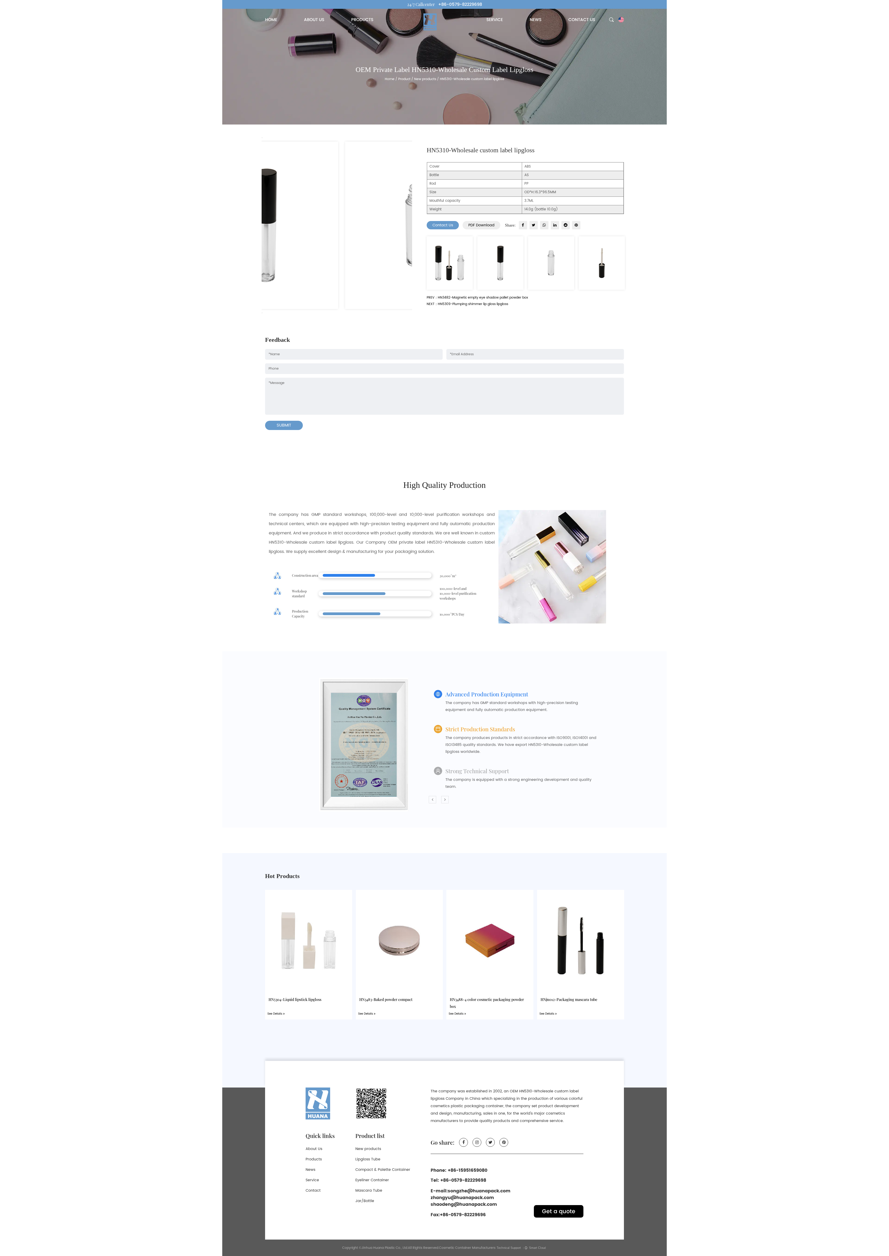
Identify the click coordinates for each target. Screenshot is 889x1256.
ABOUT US (314, 19)
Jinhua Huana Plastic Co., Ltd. (384, 1247)
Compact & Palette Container (382, 1170)
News (310, 1170)
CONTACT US (581, 19)
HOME (271, 19)
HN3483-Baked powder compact (386, 999)
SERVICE (494, 19)
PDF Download (481, 225)
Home (389, 79)
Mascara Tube (368, 1190)
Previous (262, 137)
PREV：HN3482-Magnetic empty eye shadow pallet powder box (477, 297)
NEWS (536, 19)
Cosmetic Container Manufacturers (467, 1247)
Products (314, 1159)
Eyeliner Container (372, 1180)
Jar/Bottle (364, 1201)
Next (262, 312)
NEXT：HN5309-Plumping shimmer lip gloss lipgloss (467, 304)
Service (312, 1180)
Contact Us (442, 225)
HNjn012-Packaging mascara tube (569, 999)
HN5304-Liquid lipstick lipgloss (295, 999)
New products (425, 79)
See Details (275, 1013)
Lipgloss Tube (367, 1159)
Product (404, 79)
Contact (313, 1190)
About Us (314, 1149)
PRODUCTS (362, 19)
